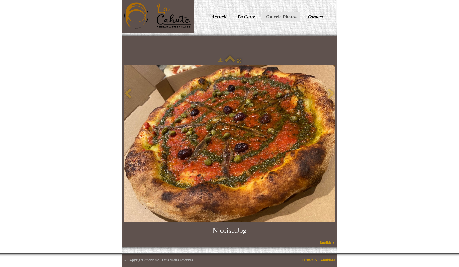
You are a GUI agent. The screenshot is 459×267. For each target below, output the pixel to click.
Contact (315, 16)
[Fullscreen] (239, 61)
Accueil (219, 16)
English (327, 242)
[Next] (331, 93)
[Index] (229, 61)
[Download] (220, 61)
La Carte (246, 16)
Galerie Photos (281, 16)
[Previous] (127, 93)
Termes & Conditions (318, 260)
